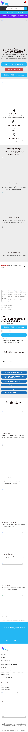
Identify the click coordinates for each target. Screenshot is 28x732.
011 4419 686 (4, 667)
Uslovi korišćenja (5, 689)
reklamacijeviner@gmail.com (17, 672)
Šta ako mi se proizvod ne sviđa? (13, 372)
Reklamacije (4, 685)
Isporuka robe (5, 687)
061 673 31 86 (4, 666)
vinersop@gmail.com (10, 670)
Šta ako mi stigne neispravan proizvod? (14, 385)
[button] (3, 8)
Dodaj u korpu (14, 335)
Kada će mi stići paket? (10, 392)
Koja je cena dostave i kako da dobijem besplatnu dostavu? (14, 377)
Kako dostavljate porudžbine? (12, 389)
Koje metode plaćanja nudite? (12, 381)
